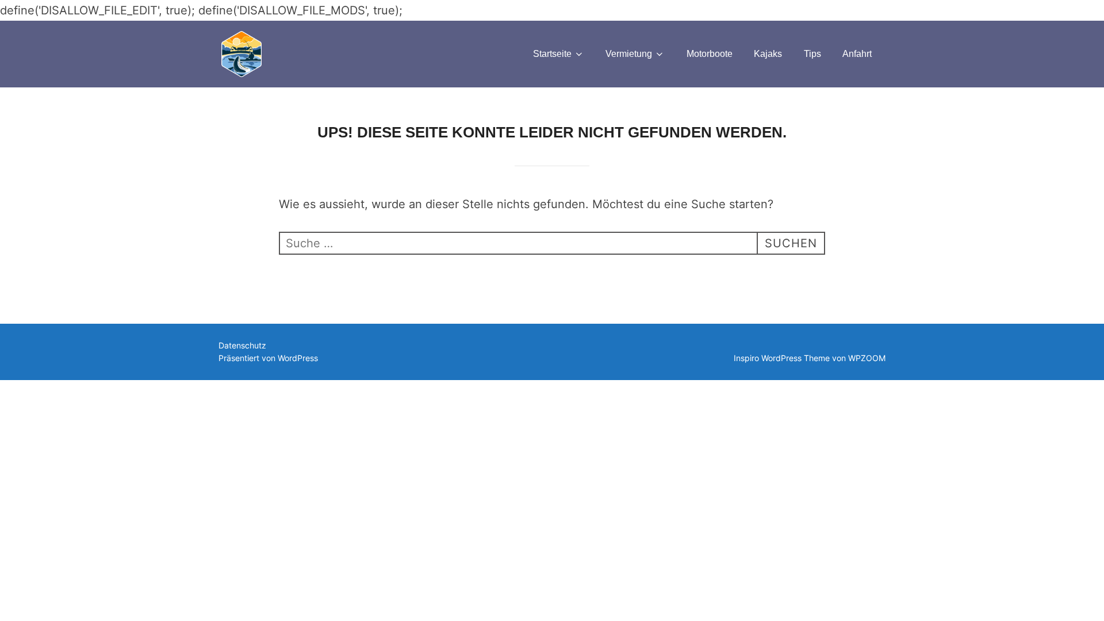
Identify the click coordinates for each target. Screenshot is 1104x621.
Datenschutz (242, 345)
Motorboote (710, 54)
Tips (812, 54)
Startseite (552, 54)
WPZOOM (866, 358)
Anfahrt (857, 54)
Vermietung (628, 54)
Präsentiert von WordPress (268, 358)
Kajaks (768, 54)
